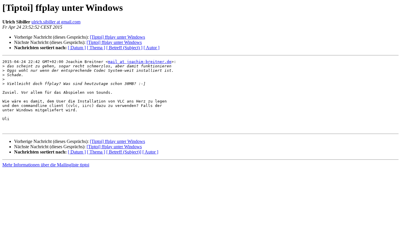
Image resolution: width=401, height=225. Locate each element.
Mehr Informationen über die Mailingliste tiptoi (45, 164)
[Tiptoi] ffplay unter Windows (117, 37)
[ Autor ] (151, 47)
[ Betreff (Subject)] (123, 151)
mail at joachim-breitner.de (139, 61)
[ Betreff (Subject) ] (124, 47)
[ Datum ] (77, 47)
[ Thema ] (96, 47)
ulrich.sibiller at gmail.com (55, 21)
